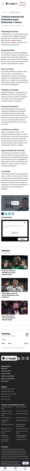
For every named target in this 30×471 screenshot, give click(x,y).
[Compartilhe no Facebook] (6, 213)
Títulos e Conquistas (21, 407)
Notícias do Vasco (6, 371)
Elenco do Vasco (5, 396)
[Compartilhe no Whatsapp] (9, 213)
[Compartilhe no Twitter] (2, 213)
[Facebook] (27, 358)
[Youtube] (18, 358)
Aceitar (26, 463)
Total (4, 339)
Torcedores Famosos (21, 439)
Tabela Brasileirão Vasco (7, 391)
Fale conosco (5, 381)
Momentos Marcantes (22, 428)
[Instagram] (22, 358)
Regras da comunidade (7, 378)
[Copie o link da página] (13, 213)
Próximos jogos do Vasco (8, 389)
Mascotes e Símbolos (21, 417)
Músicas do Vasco (6, 399)
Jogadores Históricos (7, 411)
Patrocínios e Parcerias (7, 424)
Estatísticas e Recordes (22, 420)
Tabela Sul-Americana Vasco (8, 394)
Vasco (16, 36)
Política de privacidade (7, 376)
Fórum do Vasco (5, 373)
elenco (14, 40)
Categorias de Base (6, 428)
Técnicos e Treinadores (22, 411)
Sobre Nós (4, 368)
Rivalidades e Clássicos (22, 413)
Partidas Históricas (6, 417)
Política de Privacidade (14, 464)
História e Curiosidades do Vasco (13, 405)
